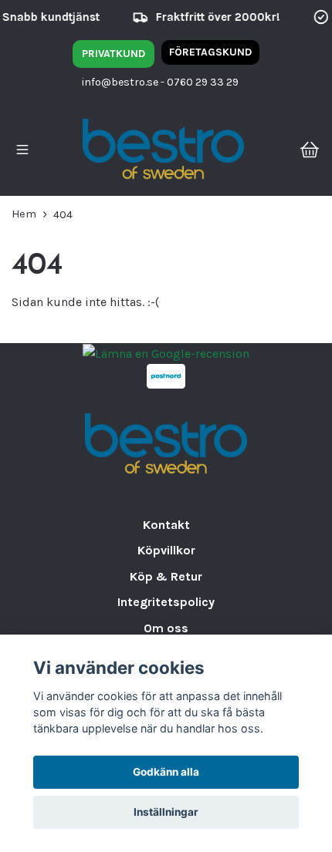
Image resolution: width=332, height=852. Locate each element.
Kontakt (166, 524)
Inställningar (166, 812)
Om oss (166, 628)
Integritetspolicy (166, 601)
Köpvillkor (166, 550)
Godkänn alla (166, 772)
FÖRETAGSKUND (210, 52)
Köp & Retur (166, 576)
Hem (24, 214)
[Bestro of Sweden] (163, 151)
